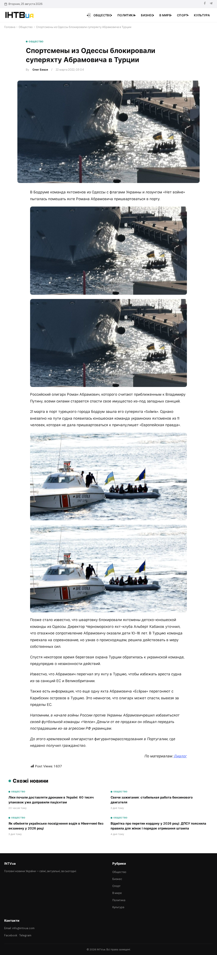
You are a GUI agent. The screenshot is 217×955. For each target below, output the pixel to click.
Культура (202, 15)
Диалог (180, 756)
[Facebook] (204, 3)
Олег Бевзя (40, 69)
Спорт (182, 15)
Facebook (10, 935)
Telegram (25, 935)
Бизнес (147, 15)
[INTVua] (19, 15)
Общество (102, 15)
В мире (165, 15)
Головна (9, 27)
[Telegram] (211, 3)
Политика (126, 15)
